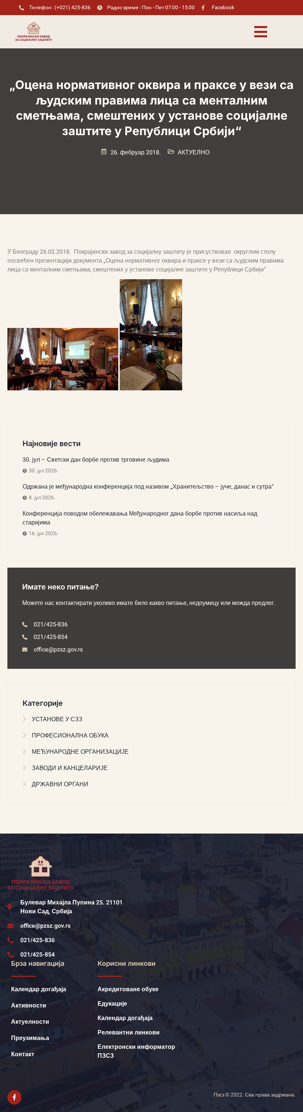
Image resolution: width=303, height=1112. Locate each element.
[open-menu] (260, 31)
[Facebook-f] (14, 1097)
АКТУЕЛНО (194, 152)
